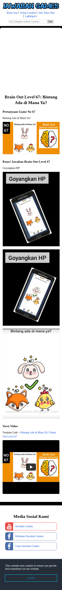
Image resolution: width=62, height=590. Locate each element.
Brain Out (12, 12)
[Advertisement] (31, 60)
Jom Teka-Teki (46, 12)
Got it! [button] (31, 577)
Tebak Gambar (28, 12)
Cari (50, 21)
